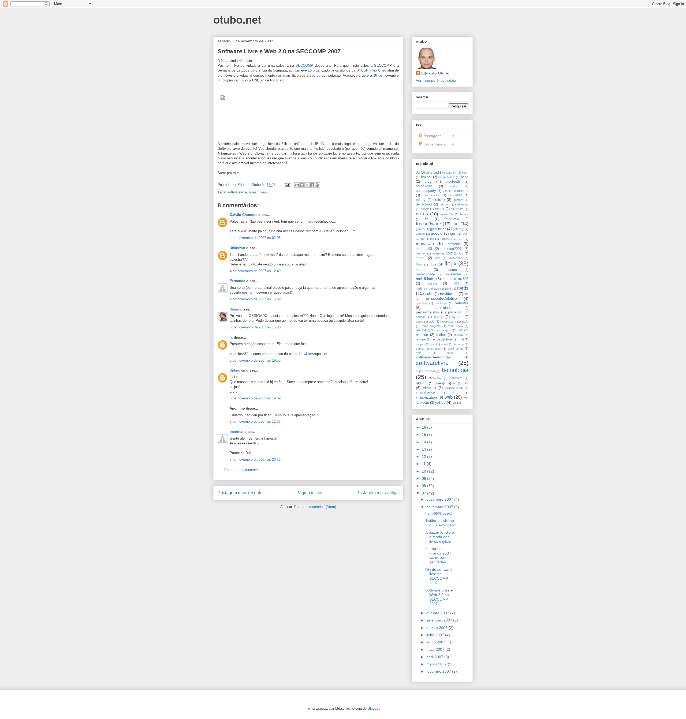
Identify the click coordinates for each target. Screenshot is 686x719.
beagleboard (446, 177)
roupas (420, 344)
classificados (431, 195)
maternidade (425, 274)
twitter (307, 354)
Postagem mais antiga (377, 492)
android (432, 172)
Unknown (237, 248)
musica (431, 283)
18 (424, 427)
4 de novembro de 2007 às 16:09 (255, 299)
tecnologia (455, 370)
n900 (456, 283)
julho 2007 (435, 635)
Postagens (431, 136)
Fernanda (237, 281)
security (458, 344)
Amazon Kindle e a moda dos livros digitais (439, 537)
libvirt (433, 264)
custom (458, 199)
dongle (425, 209)
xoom (424, 403)
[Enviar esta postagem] (287, 185)
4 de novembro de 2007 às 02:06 (255, 238)
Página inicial (309, 492)
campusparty (426, 191)
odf (466, 293)
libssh (419, 264)
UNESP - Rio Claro (371, 70)
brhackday (424, 186)
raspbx (446, 330)
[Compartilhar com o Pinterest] (317, 185)
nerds (462, 288)
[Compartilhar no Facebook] (312, 185)
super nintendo (426, 371)
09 (424, 478)
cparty (421, 200)
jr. (231, 337)
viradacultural (454, 388)
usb (454, 383)
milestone (453, 274)
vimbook (429, 388)
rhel (461, 339)
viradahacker (426, 392)
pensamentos (427, 312)
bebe (464, 177)
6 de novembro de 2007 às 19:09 (255, 398)
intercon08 (424, 249)
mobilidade (425, 278)
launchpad (455, 258)
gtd (422, 238)
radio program (431, 326)
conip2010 (455, 195)
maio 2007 (435, 649)
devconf (445, 204)
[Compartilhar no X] (307, 185)
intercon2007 (451, 249)
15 (424, 434)
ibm (460, 239)
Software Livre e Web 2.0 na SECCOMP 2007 (439, 597)
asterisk (451, 172)
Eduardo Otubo (435, 73)
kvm (437, 258)
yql (454, 402)
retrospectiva (442, 339)
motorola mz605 (455, 279)
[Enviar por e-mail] (297, 185)
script (444, 344)
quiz (431, 321)
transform (456, 378)
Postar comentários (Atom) (315, 507)
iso (461, 253)
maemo (451, 270)
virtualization (426, 397)
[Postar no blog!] (302, 185)
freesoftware (428, 223)
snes (450, 352)
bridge (454, 186)
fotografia (452, 219)
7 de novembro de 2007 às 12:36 (255, 422)
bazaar (426, 177)
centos (447, 190)
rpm (432, 344)
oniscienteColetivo (441, 298)
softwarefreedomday (433, 357)
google (436, 233)
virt (455, 392)
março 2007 (437, 664)
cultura (439, 199)
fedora (464, 214)
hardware (446, 238)
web (263, 192)
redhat (441, 335)
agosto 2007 (437, 628)
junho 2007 (436, 642)
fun (455, 223)
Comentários (433, 144)
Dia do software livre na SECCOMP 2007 (438, 576)
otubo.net (237, 20)
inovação (425, 243)
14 (424, 442)
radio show (455, 326)
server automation (428, 348)
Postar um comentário (241, 470)
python (457, 317)
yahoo (440, 402)
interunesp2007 (443, 253)
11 (424, 464)
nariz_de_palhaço (427, 288)
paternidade (443, 308)
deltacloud (424, 204)
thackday (435, 378)
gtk (432, 238)
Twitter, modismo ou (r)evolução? (440, 522)
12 (424, 456)
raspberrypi (424, 330)
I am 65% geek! (438, 513)
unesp (253, 192)
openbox (421, 303)
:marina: (236, 432)
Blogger (373, 708)
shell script (455, 348)
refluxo (458, 334)
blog (428, 181)
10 (424, 471)
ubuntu (422, 383)
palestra (461, 303)
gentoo (420, 233)
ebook (439, 209)
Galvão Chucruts (243, 215)
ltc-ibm (421, 270)
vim (465, 383)
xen (466, 397)
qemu (419, 321)
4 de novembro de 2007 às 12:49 (255, 271)
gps (453, 233)
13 (424, 449)
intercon (453, 244)
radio (465, 321)
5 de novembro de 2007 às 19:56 (255, 360)
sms (419, 352)
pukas (438, 317)
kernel (420, 258)
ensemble (447, 214)
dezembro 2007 (440, 499)
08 (424, 486)
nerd (448, 288)
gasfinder (438, 229)
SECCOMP (304, 65)
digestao (462, 204)
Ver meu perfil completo (436, 80)
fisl (427, 219)
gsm (465, 233)
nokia (429, 294)
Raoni (234, 309)
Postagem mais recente (240, 492)
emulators (457, 209)
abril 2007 (435, 657)
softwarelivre (237, 192)
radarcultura (448, 321)
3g (418, 172)
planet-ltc (455, 312)
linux (451, 263)
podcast (421, 317)
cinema (462, 191)
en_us (422, 213)
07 (424, 493)
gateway (458, 229)
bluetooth (453, 182)
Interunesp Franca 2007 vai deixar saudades (438, 555)
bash (465, 172)
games (420, 229)
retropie (421, 339)
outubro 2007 (438, 613)
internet (421, 253)
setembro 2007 (439, 620)
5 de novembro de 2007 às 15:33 (255, 327)
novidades (448, 293)
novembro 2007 (440, 507)
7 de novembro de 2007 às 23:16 (255, 460)
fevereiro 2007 (439, 671)
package (441, 303)
